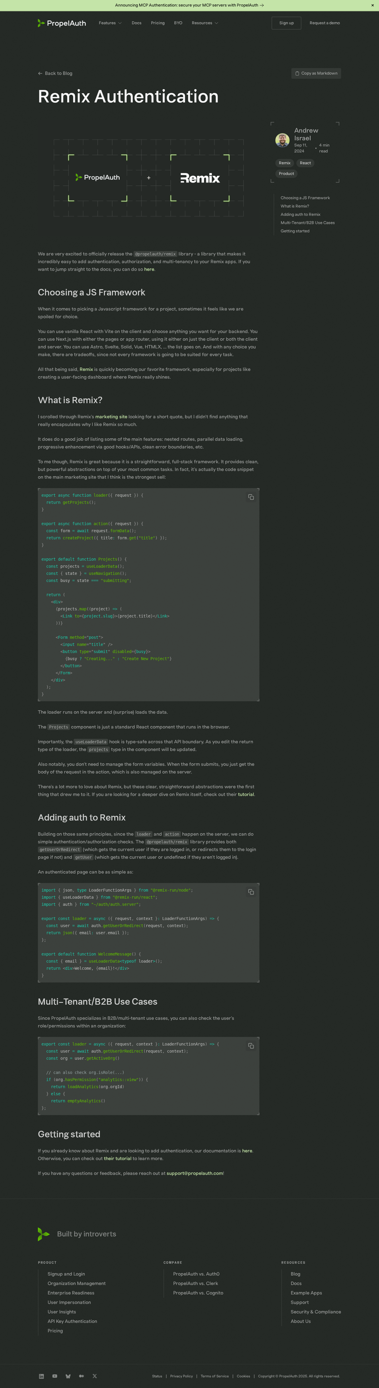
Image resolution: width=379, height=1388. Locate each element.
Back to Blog (58, 73)
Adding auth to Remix (86, 817)
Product (286, 174)
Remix (86, 369)
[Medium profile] (81, 1376)
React (305, 163)
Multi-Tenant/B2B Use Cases (102, 1002)
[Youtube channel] (54, 1376)
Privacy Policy (181, 1376)
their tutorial (117, 1158)
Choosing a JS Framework (96, 292)
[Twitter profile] (94, 1376)
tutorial (246, 794)
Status (157, 1376)
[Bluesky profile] (68, 1376)
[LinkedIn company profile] (41, 1376)
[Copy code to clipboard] (251, 497)
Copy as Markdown (319, 73)
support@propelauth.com (195, 1173)
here (149, 269)
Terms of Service (215, 1376)
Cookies (243, 1376)
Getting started (73, 1134)
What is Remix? (74, 400)
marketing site (111, 416)
